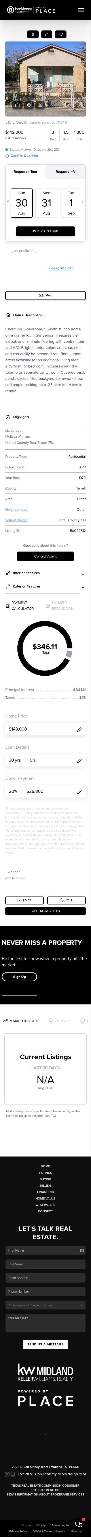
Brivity (41, 1525)
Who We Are (45, 1205)
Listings (45, 1173)
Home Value (45, 1198)
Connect (45, 1211)
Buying (45, 1179)
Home (45, 1166)
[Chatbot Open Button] (79, 1525)
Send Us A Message (45, 1344)
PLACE (74, 1467)
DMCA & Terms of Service (49, 1531)
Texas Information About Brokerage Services (45, 1494)
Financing (45, 1192)
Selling (45, 1186)
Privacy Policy (18, 1531)
